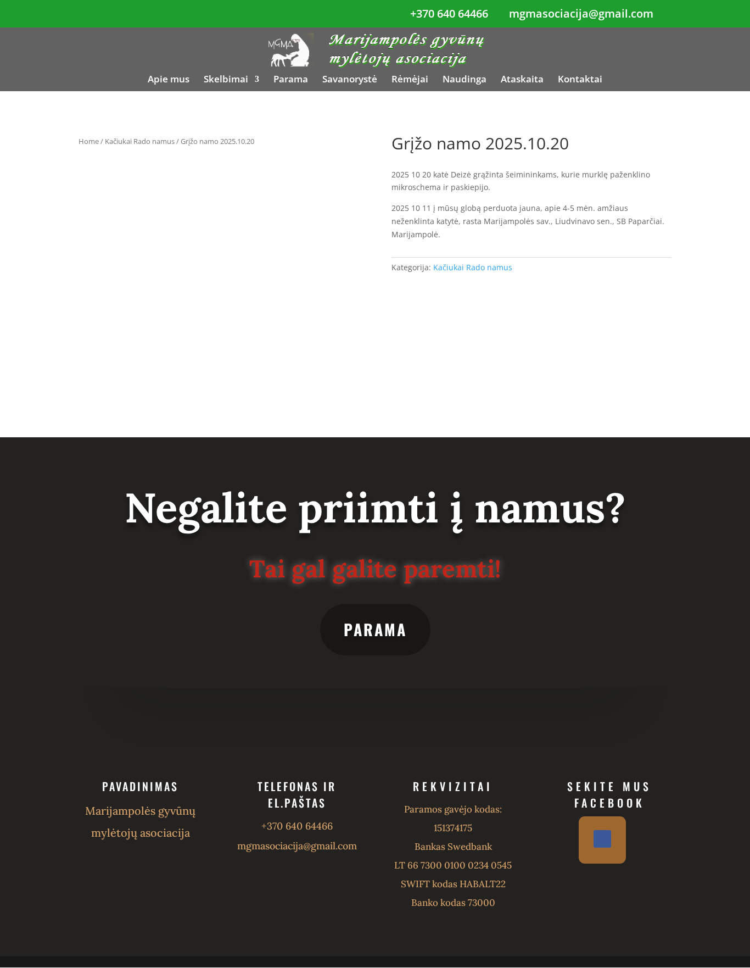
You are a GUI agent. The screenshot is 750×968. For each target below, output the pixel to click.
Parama (290, 80)
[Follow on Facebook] (602, 839)
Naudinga (464, 80)
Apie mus (168, 80)
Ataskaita (522, 80)
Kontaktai (580, 80)
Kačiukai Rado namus (140, 141)
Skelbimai (226, 80)
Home (89, 141)
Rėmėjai (409, 80)
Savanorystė (349, 80)
